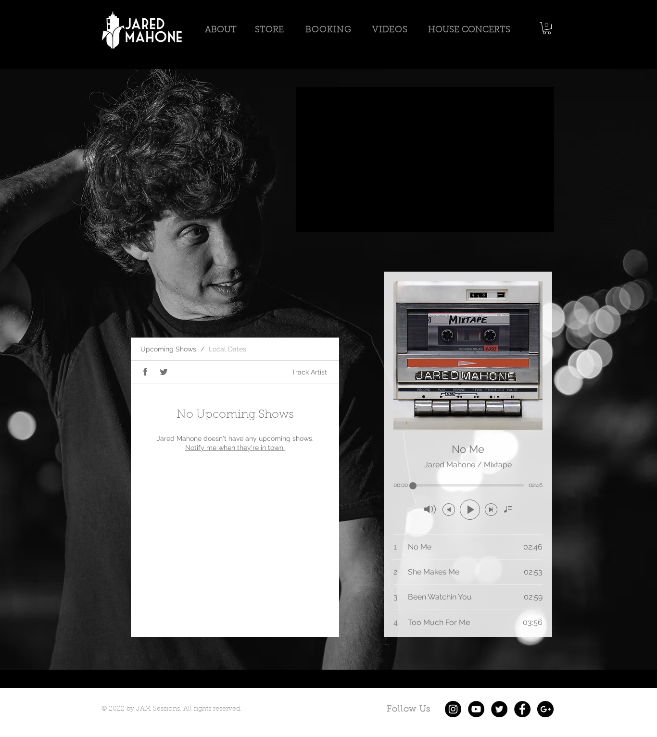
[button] (547, 28)
